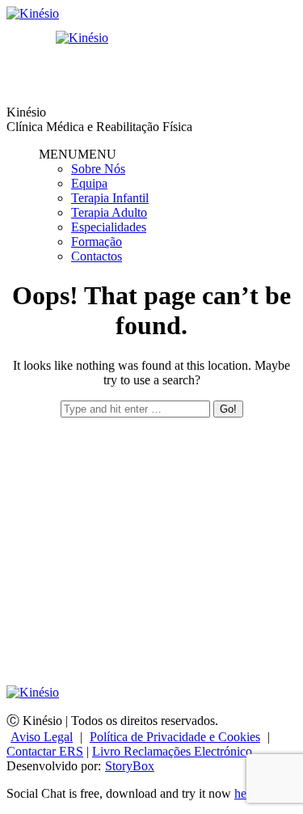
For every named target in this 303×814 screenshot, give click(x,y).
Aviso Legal (42, 737)
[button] (77, 154)
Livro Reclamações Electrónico (172, 751)
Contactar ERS (44, 751)
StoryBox (129, 766)
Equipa (89, 183)
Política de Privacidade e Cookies (175, 737)
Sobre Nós (98, 169)
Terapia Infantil (110, 198)
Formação (96, 241)
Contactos (96, 256)
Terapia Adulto (109, 212)
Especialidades (108, 227)
